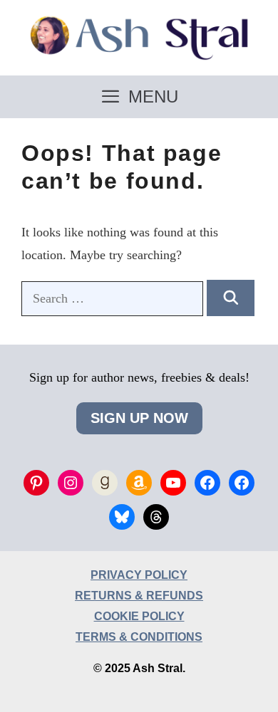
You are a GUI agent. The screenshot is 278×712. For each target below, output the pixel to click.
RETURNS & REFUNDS (139, 596)
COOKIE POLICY (139, 616)
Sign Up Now (139, 418)
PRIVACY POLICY (139, 575)
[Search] (230, 298)
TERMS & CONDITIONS (139, 637)
